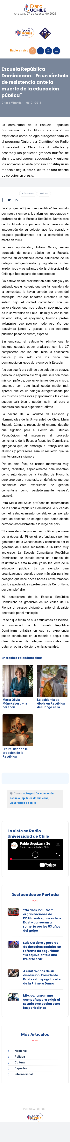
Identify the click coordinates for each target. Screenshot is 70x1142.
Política (44, 193)
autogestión (31, 793)
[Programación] (40, 50)
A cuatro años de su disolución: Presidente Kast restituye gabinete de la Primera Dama (41, 977)
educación (47, 793)
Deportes (21, 1068)
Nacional (21, 1051)
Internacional (24, 1074)
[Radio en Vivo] (32, 50)
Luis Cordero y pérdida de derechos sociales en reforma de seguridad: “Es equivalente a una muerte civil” (42, 951)
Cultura (20, 1062)
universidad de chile (23, 802)
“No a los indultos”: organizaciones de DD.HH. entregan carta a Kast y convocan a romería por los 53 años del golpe (42, 920)
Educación (28, 193)
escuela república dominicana (29, 798)
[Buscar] (48, 50)
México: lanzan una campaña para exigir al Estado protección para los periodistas (41, 1001)
